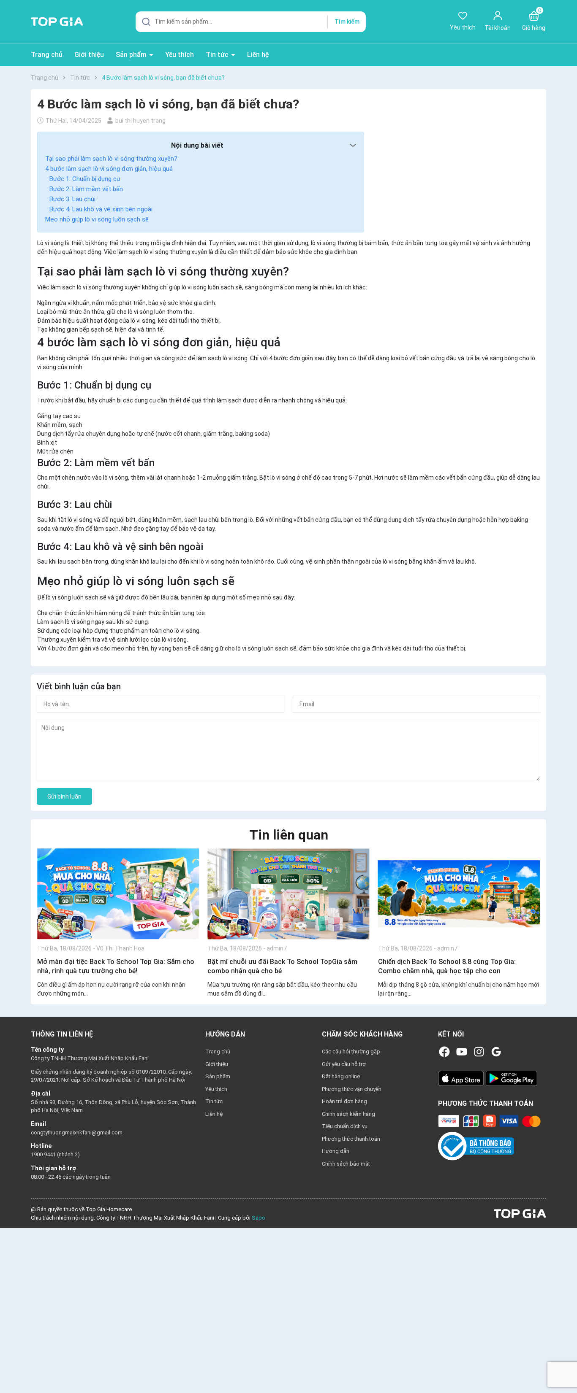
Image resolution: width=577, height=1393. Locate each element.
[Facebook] (444, 1051)
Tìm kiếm (347, 21)
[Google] (496, 1051)
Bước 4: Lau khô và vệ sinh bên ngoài (100, 209)
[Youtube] (461, 1051)
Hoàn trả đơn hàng (344, 1101)
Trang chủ (47, 55)
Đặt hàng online (341, 1076)
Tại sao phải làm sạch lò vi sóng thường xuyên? (111, 158)
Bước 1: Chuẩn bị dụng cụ (84, 179)
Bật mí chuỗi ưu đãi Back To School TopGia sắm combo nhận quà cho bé (282, 966)
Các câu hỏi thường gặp (351, 1051)
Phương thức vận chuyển (351, 1089)
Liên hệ (258, 55)
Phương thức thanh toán (351, 1139)
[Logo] (520, 1213)
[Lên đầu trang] (563, 1367)
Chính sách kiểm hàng (348, 1114)
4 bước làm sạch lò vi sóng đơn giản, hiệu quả (109, 169)
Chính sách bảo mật (346, 1164)
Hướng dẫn (335, 1151)
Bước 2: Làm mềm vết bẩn (86, 189)
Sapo (258, 1218)
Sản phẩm (132, 55)
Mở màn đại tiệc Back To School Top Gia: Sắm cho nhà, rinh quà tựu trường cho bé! (115, 966)
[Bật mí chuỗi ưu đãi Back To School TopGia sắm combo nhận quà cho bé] (288, 893)
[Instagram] (479, 1051)
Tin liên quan (288, 835)
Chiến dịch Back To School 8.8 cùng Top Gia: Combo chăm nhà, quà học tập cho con (447, 966)
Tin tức (218, 55)
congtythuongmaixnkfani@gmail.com (76, 1132)
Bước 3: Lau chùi (72, 199)
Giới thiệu (89, 55)
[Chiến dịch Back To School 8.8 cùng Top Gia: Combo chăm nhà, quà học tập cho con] (459, 893)
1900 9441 (44, 1154)
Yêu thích (179, 55)
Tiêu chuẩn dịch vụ (344, 1126)
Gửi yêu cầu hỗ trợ (344, 1064)
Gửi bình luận (64, 796)
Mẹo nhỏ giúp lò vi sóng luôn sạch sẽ (97, 219)
